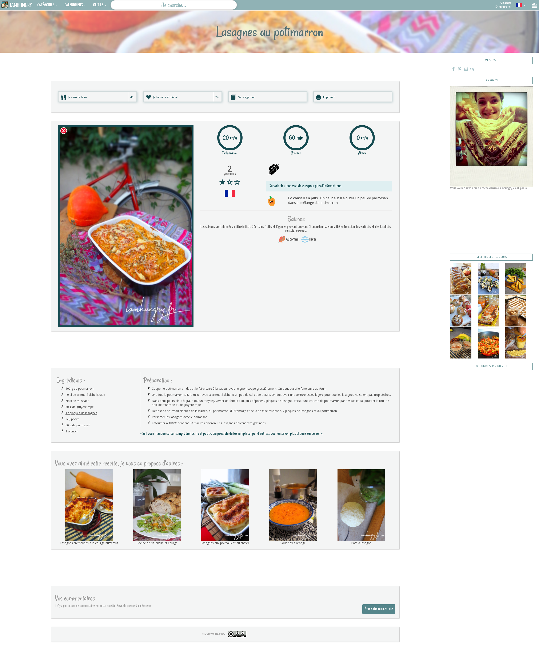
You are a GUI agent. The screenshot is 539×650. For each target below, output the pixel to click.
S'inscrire (505, 3)
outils (98, 5)
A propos (492, 80)
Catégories (45, 5)
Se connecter (503, 7)
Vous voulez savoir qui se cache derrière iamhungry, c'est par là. (488, 188)
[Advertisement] (225, 62)
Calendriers (73, 5)
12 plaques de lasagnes (81, 413)
